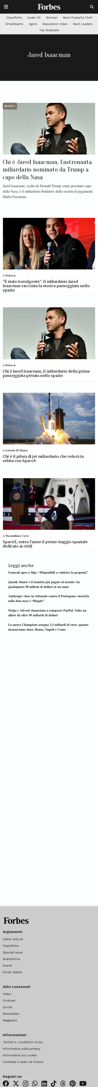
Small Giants (12, 972)
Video (7, 994)
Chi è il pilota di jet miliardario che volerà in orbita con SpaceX (43, 458)
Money (10, 106)
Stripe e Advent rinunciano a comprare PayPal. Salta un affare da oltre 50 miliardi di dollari (47, 612)
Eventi (7, 965)
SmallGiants (14, 24)
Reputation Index (54, 24)
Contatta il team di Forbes (23, 1062)
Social (7, 1007)
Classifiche (14, 17)
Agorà (33, 24)
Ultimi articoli (13, 939)
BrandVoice (11, 959)
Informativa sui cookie (20, 1055)
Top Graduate (49, 30)
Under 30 (34, 17)
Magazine (10, 1020)
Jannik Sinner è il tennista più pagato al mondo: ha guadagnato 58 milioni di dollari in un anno (44, 584)
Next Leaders (83, 24)
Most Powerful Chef (77, 17)
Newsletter (11, 1013)
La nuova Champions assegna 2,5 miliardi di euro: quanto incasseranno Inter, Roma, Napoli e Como (48, 627)
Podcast (9, 1000)
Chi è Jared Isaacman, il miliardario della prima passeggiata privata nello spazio (46, 373)
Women (51, 17)
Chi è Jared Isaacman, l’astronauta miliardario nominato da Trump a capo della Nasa (47, 169)
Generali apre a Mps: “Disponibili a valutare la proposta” (48, 572)
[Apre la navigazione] (6, 6)
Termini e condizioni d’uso (23, 1042)
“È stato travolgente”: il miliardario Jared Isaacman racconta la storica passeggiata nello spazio (46, 285)
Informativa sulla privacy (21, 1048)
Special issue (13, 952)
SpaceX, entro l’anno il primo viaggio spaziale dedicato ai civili (45, 544)
